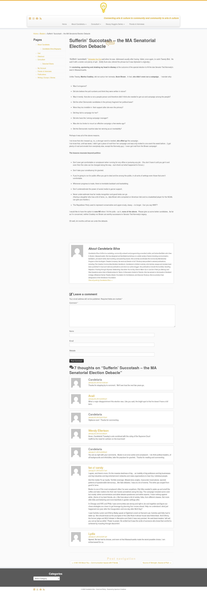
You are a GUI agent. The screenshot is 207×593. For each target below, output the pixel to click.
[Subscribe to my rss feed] (41, 18)
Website (72, 350)
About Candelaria (78, 24)
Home (64, 24)
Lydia (91, 534)
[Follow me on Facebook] (38, 18)
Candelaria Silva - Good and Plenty (96, 589)
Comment (73, 303)
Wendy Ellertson (98, 430)
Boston (42, 33)
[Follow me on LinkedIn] (30, 18)
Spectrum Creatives (120, 589)
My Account (42, 68)
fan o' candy (95, 467)
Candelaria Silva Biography (51, 49)
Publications (42, 74)
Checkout (41, 56)
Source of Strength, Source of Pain (157, 562)
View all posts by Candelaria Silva (100, 280)
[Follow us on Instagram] (34, 18)
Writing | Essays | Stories (46, 77)
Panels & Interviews (136, 24)
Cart (39, 53)
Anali (91, 396)
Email (71, 341)
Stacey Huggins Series (114, 24)
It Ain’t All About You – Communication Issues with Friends (95, 562)
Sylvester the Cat (95, 59)
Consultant (95, 24)
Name (71, 331)
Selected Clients (48, 64)
